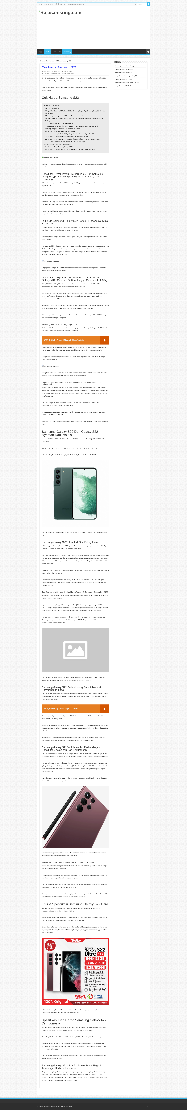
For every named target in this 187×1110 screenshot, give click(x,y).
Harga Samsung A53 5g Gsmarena (125, 86)
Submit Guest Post (60, 4)
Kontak (40, 4)
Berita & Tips (57, 52)
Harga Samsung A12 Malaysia (124, 69)
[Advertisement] (109, 32)
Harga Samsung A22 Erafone (124, 79)
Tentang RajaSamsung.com (76, 4)
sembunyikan (56, 105)
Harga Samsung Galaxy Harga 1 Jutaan (127, 82)
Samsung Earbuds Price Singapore (125, 66)
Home (41, 51)
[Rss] (135, 4)
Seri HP (47, 52)
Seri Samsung (67, 52)
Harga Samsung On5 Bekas (123, 72)
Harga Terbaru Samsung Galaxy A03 (126, 76)
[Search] (148, 4)
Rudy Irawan (47, 71)
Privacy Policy (48, 4)
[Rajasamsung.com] (60, 12)
